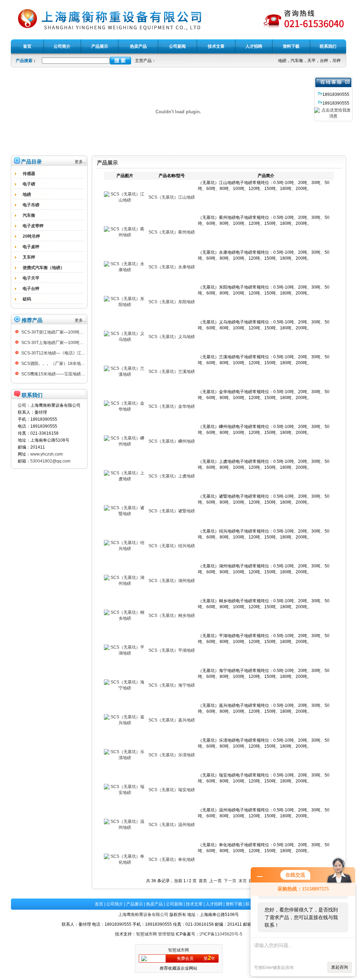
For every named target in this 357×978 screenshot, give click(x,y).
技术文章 (194, 904)
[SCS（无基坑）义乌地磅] (125, 339)
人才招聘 (214, 904)
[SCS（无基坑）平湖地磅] (125, 653)
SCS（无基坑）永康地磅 (172, 267)
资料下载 (234, 904)
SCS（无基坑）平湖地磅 (172, 650)
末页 (242, 880)
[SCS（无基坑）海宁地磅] (125, 688)
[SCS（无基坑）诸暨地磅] (125, 513)
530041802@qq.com (50, 461)
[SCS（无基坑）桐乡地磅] (125, 618)
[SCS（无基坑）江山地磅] (125, 200)
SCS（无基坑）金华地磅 (172, 406)
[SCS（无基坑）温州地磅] (125, 827)
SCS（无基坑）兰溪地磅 (172, 371)
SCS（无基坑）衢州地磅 (172, 232)
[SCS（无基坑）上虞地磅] (125, 478)
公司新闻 (174, 904)
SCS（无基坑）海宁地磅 (172, 685)
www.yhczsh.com (46, 454)
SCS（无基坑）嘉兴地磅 (172, 720)
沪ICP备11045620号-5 (220, 934)
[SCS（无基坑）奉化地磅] (125, 862)
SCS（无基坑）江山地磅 (172, 197)
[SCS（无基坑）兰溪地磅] (125, 374)
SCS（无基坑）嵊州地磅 (172, 441)
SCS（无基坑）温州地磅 (172, 824)
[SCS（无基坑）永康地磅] (125, 269)
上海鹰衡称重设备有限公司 (143, 914)
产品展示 (134, 904)
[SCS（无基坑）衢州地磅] (125, 234)
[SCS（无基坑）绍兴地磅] (125, 548)
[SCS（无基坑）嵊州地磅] (125, 444)
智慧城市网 (146, 934)
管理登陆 (166, 934)
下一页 (230, 880)
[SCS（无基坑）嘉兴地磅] (125, 722)
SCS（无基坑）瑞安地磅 (172, 789)
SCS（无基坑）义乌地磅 (172, 336)
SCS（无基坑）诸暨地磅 (172, 511)
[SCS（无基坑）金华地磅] (125, 409)
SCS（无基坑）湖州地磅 (172, 580)
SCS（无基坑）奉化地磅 (172, 859)
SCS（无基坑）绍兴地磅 (172, 545)
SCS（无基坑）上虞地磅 (172, 476)
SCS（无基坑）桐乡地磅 (172, 615)
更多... (80, 161)
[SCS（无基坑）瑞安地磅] (125, 792)
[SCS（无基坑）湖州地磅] (125, 583)
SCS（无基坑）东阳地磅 (172, 301)
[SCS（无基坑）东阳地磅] (125, 304)
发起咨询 (339, 967)
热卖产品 (154, 904)
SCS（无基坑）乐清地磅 (172, 754)
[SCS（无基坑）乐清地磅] (125, 757)
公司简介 (114, 904)
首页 (99, 904)
